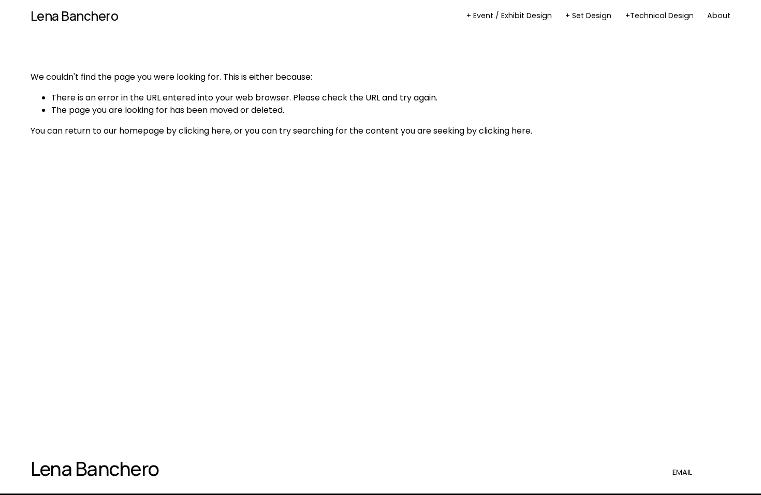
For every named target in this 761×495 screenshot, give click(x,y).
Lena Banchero (75, 15)
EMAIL (682, 472)
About (718, 15)
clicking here (204, 131)
